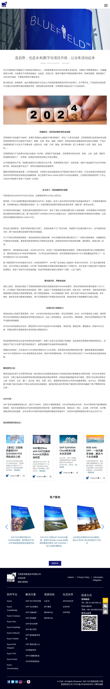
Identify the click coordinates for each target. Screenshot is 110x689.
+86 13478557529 (94, 610)
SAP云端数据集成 (32, 656)
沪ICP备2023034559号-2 (84, 684)
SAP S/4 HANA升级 (33, 601)
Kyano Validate (13, 639)
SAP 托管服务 (31, 618)
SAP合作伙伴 (68, 601)
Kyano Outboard (13, 633)
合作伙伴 (66, 607)
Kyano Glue (11, 622)
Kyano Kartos (12, 659)
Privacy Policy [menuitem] (83, 577)
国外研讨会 (48, 618)
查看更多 (55, 563)
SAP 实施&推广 (32, 612)
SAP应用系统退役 (32, 661)
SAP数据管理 (31, 650)
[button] (6, 547)
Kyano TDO (11, 653)
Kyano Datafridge (13, 627)
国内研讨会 (48, 612)
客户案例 (47, 607)
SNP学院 (66, 612)
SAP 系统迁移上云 (33, 644)
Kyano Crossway (13, 616)
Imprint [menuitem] (71, 577)
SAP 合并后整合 (32, 607)
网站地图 (99, 684)
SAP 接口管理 (31, 629)
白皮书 (46, 601)
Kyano (9, 601)
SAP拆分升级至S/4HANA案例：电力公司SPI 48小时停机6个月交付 (66, 540)
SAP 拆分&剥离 (32, 624)
